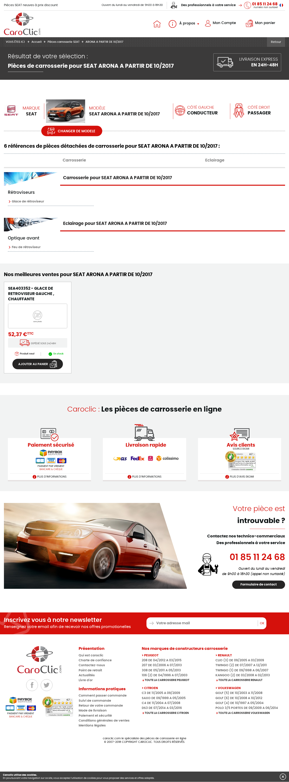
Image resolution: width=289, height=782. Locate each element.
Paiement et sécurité (95, 715)
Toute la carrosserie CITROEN (167, 713)
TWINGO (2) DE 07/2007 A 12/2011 (241, 665)
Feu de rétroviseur (26, 247)
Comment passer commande (103, 695)
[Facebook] (32, 685)
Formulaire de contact (258, 584)
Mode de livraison (93, 710)
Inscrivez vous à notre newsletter (53, 620)
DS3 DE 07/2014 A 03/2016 (162, 708)
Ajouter (33, 364)
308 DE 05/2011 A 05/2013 (161, 670)
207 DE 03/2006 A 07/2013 (162, 665)
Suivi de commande (95, 700)
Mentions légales (92, 725)
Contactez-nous (92, 665)
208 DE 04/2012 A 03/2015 (161, 660)
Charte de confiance (95, 660)
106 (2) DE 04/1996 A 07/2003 (165, 675)
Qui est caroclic (91, 655)
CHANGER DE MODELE (76, 131)
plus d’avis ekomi (241, 476)
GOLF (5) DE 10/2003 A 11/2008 (238, 693)
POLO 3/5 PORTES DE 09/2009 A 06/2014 (246, 708)
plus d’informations (51, 476)
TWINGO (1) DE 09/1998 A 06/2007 (241, 670)
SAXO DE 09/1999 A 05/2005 (164, 698)
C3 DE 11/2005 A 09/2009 (161, 693)
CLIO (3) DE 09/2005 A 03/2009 (239, 660)
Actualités (87, 675)
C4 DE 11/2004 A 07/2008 (161, 703)
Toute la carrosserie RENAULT (240, 680)
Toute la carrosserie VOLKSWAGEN (244, 713)
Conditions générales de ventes (104, 720)
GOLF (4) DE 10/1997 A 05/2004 (239, 703)
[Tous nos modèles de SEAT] (11, 110)
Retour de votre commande (101, 705)
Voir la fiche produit (31, 288)
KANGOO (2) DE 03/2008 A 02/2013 (242, 675)
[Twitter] (46, 685)
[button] (283, 777)
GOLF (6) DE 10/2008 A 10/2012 (238, 698)
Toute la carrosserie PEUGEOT (167, 680)
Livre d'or (86, 680)
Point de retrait (90, 670)
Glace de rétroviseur (28, 201)
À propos (186, 23)
